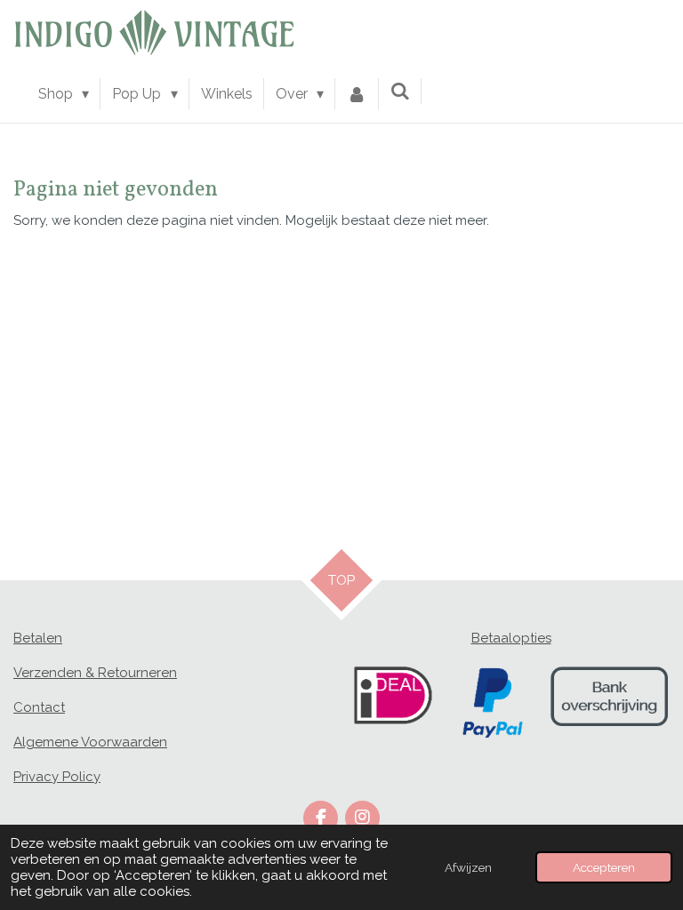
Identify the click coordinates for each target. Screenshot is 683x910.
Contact (39, 707)
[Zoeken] (400, 91)
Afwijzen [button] (468, 867)
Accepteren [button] (604, 867)
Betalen (37, 638)
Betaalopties (511, 638)
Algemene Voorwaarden (90, 742)
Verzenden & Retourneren (95, 673)
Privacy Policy (56, 777)
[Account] (356, 94)
